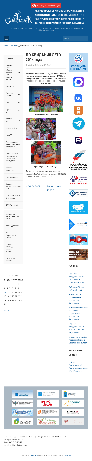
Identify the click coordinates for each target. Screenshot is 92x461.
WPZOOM (67, 455)
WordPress (34, 455)
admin (30, 65)
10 (5, 292)
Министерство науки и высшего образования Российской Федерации (78, 313)
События (13, 46)
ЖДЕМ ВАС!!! (33, 186)
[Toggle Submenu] (19, 72)
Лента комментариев (78, 368)
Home (6, 46)
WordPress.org (75, 371)
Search (85, 38)
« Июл (6, 310)
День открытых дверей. (54, 188)
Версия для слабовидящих (48, 5)
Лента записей (75, 365)
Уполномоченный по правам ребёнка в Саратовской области (78, 340)
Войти (71, 362)
